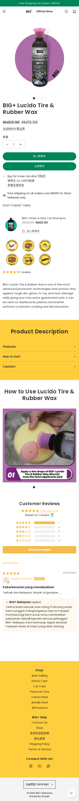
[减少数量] (7, 144)
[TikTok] (48, 766)
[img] (11, 573)
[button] (34, 98)
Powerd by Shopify (39, 796)
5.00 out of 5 (49, 511)
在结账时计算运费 (14, 129)
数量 (5, 137)
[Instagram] (31, 766)
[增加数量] (21, 144)
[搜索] (66, 11)
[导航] (4, 11)
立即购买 (39, 166)
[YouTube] (39, 766)
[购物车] (74, 11)
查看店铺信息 (16, 185)
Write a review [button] (39, 550)
